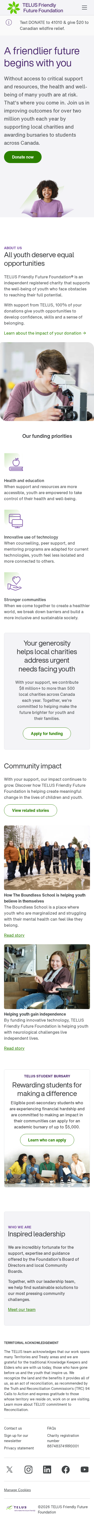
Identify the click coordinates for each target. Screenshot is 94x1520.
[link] (23, 157)
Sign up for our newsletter (16, 1438)
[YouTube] (9, 1469)
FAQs (51, 1428)
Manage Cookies (17, 1490)
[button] (84, 7)
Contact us (13, 1428)
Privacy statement (19, 1448)
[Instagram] (28, 1469)
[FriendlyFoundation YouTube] (84, 1469)
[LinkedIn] (47, 1469)
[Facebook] (65, 1469)
